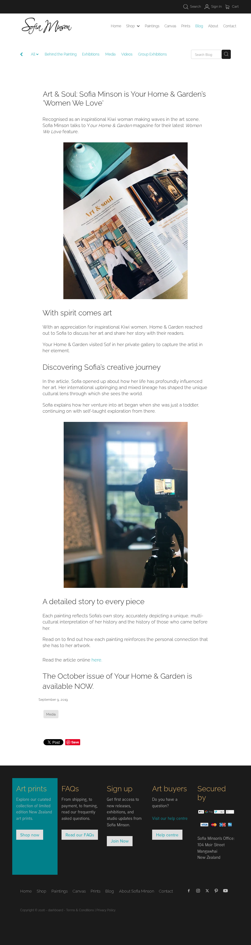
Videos (127, 53)
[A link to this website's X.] (207, 891)
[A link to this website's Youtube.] (226, 891)
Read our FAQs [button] (80, 835)
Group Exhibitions (152, 53)
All (33, 53)
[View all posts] (21, 54)
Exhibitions (90, 53)
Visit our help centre (170, 818)
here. (97, 659)
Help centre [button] (167, 835)
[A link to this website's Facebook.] (189, 891)
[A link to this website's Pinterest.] (216, 891)
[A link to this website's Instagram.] (198, 891)
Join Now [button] (120, 841)
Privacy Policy (105, 910)
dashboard (55, 910)
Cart (235, 6)
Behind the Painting (61, 53)
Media (110, 53)
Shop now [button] (29, 835)
